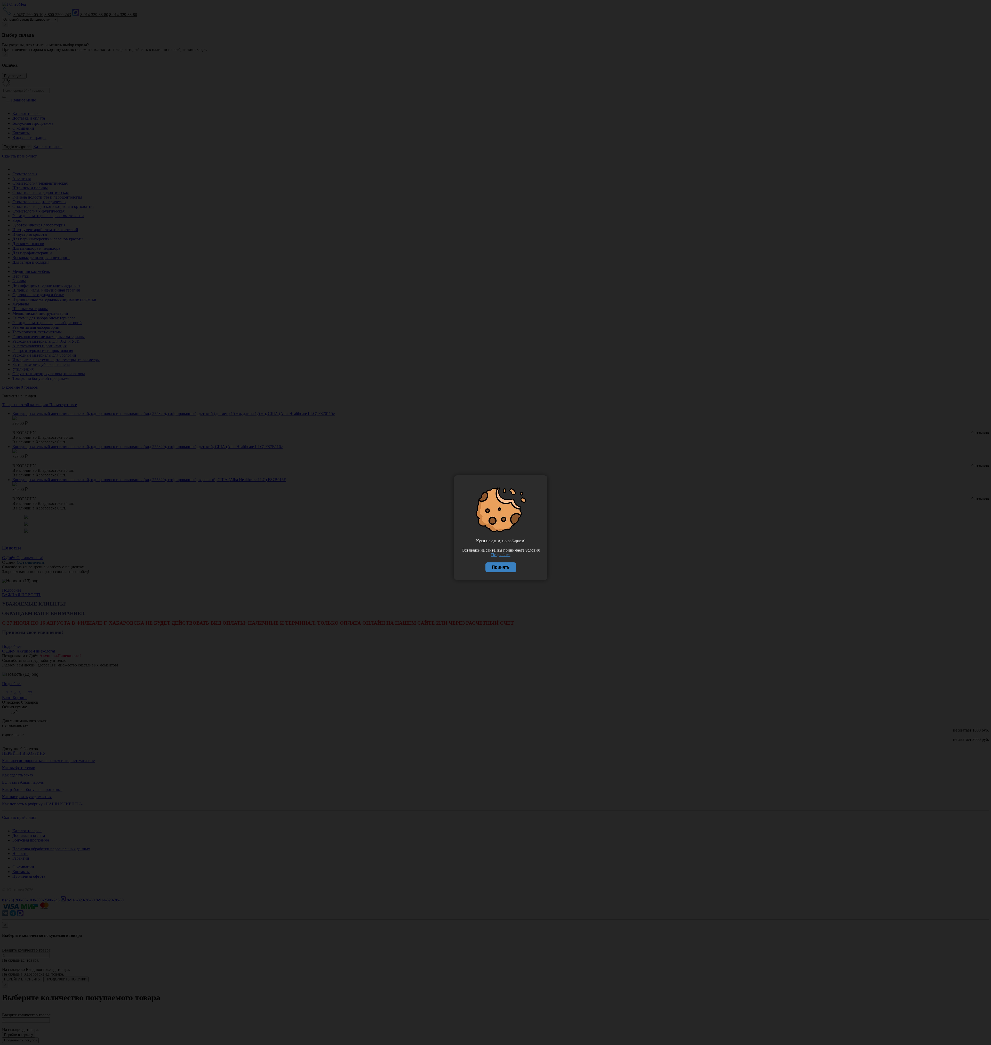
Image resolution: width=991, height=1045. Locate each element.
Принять (501, 567)
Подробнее (500, 555)
